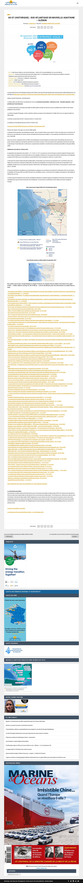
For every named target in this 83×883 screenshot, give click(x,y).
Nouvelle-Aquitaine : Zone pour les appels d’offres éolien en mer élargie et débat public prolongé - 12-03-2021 (36, 414)
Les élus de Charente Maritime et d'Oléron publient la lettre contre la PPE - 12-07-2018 (30, 476)
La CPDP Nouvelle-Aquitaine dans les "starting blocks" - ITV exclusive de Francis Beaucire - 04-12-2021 (34, 437)
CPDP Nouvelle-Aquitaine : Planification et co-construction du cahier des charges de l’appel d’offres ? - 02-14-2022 (37, 385)
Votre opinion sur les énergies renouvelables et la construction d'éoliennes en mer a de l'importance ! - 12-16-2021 (37, 410)
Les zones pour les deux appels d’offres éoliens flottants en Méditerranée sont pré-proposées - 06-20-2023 (35, 359)
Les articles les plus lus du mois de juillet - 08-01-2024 (22, 326)
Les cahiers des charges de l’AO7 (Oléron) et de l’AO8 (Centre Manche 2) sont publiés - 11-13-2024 (33, 320)
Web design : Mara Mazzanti (10, 881)
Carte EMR (57, 23)
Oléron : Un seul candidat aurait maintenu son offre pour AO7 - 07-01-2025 (27, 310)
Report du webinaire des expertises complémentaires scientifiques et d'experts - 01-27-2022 (32, 391)
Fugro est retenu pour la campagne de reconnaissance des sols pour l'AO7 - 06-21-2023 (30, 357)
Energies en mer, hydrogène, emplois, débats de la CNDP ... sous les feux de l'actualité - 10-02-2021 (33, 426)
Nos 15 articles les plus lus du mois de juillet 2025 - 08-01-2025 (24, 309)
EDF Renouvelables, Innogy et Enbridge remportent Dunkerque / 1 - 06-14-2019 (28, 462)
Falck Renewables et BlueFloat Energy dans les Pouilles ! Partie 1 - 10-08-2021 (28, 422)
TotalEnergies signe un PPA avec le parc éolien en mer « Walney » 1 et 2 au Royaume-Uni (28, 745)
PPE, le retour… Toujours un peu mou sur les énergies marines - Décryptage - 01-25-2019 (31, 464)
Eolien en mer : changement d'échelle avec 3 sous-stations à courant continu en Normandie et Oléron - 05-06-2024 (37, 330)
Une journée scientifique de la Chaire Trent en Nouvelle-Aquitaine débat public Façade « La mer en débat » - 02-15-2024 (39, 343)
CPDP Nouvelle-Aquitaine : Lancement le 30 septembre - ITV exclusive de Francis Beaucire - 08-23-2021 (35, 428)
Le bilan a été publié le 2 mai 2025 (16, 508)
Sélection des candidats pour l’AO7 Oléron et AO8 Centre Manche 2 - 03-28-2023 (28, 360)
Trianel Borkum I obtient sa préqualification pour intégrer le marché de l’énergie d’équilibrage (30, 729)
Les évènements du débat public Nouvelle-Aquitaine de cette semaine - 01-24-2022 (29, 399)
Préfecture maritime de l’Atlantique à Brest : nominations (20, 737)
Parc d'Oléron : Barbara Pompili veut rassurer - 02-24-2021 (23, 443)
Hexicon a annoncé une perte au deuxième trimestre (19, 725)
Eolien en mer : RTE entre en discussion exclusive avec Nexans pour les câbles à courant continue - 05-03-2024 (36, 332)
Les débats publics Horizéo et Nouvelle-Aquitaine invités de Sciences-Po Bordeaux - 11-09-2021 (33, 420)
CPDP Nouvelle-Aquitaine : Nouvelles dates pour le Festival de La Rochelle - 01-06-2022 (31, 403)
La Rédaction (31, 23)
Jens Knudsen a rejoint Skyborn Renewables (17, 741)
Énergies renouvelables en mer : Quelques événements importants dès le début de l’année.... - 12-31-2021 (35, 405)
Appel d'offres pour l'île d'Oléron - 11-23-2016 (19, 480)
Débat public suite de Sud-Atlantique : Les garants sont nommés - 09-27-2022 (28, 368)
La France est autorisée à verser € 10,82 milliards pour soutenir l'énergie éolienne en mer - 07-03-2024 (34, 328)
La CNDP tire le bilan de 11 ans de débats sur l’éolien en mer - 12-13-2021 (27, 412)
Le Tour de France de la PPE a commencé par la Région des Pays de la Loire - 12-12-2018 (31, 472)
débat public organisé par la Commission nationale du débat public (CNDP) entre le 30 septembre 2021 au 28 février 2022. (44, 94)
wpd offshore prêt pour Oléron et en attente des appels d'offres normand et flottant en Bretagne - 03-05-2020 (36, 453)
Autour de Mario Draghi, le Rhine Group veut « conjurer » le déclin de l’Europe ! (26, 753)
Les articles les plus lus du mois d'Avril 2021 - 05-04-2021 (23, 433)
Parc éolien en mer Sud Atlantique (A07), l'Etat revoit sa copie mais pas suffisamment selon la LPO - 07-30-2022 (37, 372)
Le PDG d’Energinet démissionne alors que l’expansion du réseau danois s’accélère (27, 733)
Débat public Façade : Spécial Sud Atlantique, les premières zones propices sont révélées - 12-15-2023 (34, 345)
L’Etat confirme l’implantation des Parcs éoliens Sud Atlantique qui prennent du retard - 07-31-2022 (33, 370)
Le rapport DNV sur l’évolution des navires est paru (19, 749)
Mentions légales (49, 881)
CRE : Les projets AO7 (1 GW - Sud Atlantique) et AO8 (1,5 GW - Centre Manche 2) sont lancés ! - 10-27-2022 (35, 362)
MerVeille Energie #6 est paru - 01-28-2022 (19, 387)
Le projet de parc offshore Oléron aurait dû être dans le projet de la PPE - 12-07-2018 (30, 474)
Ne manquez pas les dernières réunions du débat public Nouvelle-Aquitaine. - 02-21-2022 (31, 382)
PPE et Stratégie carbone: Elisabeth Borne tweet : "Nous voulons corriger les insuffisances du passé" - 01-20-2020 (37, 459)
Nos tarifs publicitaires (39, 881)
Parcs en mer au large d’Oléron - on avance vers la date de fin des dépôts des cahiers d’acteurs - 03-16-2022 (36, 380)
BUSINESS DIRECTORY (48, 23)
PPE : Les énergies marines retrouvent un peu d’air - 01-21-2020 (24, 457)
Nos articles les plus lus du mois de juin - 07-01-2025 (21, 312)
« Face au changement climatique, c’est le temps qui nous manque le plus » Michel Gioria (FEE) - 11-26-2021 (36, 416)
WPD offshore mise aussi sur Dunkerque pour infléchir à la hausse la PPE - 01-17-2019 (30, 468)
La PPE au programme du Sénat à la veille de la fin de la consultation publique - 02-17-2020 (31, 455)
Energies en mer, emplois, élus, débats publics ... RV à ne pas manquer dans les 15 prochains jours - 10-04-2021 (36, 424)
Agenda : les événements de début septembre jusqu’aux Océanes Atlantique (25, 721)
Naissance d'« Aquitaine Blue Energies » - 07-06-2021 (22, 432)
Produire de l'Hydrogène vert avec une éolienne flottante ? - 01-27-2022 (26, 389)
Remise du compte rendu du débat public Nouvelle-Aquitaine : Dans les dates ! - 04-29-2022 (31, 378)
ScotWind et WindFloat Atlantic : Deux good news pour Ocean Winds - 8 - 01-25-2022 (29, 397)
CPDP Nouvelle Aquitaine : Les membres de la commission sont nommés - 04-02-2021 (30, 439)
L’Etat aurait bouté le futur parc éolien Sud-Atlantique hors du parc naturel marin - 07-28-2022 (32, 374)
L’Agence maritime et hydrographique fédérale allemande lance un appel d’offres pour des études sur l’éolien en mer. (36, 757)
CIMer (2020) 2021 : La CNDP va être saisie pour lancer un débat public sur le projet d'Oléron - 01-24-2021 (35, 449)
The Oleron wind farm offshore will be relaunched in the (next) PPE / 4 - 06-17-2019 (29, 460)
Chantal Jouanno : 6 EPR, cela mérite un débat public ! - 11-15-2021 (25, 418)
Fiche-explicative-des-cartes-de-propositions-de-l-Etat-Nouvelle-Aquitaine (27, 483)
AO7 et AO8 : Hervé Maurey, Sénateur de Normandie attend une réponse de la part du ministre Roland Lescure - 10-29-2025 (39, 307)
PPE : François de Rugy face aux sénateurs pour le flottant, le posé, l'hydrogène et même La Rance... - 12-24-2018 (37, 470)
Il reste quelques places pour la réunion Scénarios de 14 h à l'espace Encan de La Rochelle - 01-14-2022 (34, 401)
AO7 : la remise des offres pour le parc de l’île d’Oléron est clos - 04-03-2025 (27, 314)
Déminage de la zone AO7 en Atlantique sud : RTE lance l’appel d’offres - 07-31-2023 (29, 353)
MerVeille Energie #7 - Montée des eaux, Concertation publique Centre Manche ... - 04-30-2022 (32, 376)
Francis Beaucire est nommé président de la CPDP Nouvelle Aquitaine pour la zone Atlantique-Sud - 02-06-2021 (37, 447)
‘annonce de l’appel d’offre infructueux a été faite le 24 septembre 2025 (26, 126)
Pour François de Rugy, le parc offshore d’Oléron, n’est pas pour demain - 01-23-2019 (29, 466)
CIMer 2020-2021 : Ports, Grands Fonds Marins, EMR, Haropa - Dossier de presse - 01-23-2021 (32, 451)
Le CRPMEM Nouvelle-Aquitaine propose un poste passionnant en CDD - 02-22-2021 (30, 445)
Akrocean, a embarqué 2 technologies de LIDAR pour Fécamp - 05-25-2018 (27, 478)
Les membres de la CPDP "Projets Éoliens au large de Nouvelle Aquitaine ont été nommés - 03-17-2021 (34, 441)
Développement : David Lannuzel (25, 881)
